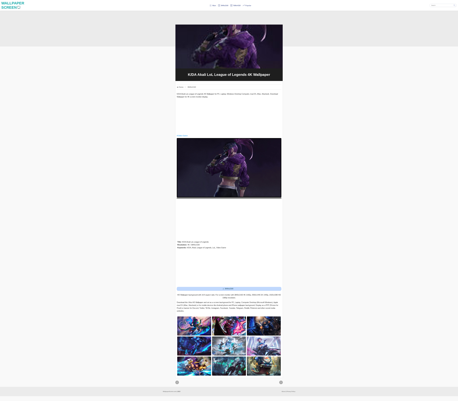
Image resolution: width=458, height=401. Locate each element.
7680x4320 (235, 5)
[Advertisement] (229, 116)
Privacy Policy (291, 391)
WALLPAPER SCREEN (12, 5)
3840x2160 (223, 5)
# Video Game (182, 136)
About (284, 391)
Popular (246, 5)
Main (212, 5)
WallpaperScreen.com (169, 391)
